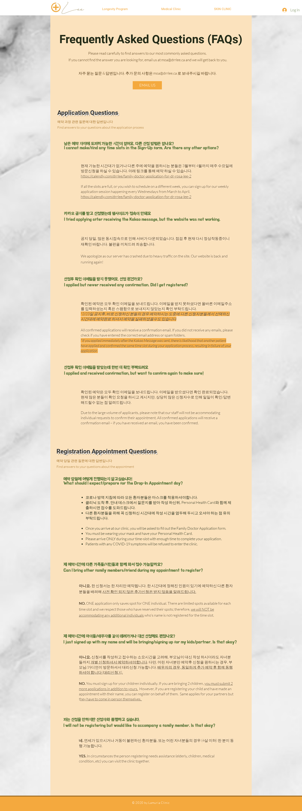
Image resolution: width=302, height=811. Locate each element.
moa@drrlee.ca (173, 60)
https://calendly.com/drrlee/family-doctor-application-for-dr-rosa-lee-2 (136, 176)
